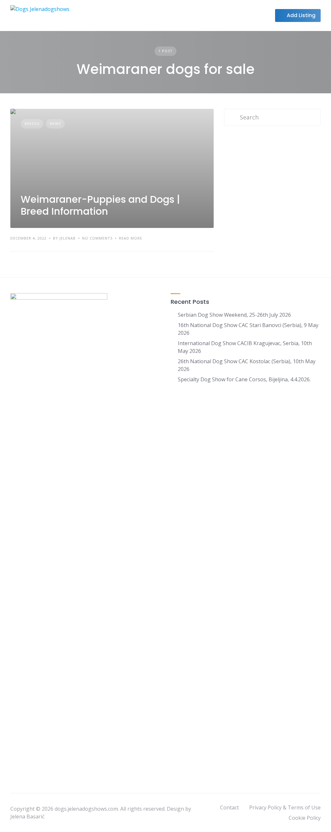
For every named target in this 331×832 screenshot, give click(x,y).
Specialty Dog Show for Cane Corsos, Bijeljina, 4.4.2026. (244, 379)
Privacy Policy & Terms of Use (285, 807)
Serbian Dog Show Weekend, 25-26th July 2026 (234, 314)
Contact (229, 807)
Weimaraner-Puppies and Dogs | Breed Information (100, 205)
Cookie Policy (305, 817)
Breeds (32, 123)
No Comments (97, 238)
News (55, 123)
